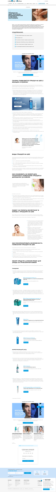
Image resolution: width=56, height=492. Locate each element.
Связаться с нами (25, 482)
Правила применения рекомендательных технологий (41, 485)
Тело (8, 482)
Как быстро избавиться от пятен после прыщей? (27, 433)
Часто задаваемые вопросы (26, 481)
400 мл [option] (25, 282)
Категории (9, 480)
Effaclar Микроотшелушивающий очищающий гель (32, 298)
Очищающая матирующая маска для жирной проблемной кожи (33, 320)
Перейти (13, 439)
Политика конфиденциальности (10, 476)
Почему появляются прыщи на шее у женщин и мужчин (24, 35)
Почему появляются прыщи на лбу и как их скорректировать (17, 433)
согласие (10, 475)
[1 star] (24, 453)
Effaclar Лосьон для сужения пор (29, 337)
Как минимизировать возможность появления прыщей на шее (25, 46)
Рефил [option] (27, 282)
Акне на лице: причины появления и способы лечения (39, 433)
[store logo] (11, 1)
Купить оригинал (26, 342)
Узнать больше (17, 480)
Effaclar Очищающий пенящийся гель (29, 277)
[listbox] (26, 282)
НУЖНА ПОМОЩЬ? (26, 480)
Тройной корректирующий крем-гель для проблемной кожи (32, 388)
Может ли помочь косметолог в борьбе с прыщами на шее (24, 44)
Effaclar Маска (25, 319)
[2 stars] (25, 453)
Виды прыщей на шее (19, 37)
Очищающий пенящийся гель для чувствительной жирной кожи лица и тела (33, 279)
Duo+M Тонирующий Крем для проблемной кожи (32, 387)
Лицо (8, 481)
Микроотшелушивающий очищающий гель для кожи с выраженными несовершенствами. (31, 300)
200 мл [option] (24, 282)
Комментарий (23, 458)
